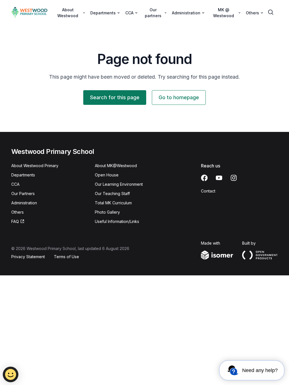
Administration (24, 202)
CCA (15, 184)
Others (17, 212)
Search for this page (114, 97)
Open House (107, 174)
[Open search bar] (271, 12)
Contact (208, 191)
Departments (23, 174)
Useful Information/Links (117, 221)
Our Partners (23, 193)
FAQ (15, 221)
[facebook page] (204, 177)
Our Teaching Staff (112, 193)
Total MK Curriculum (113, 202)
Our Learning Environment (119, 184)
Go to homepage (179, 97)
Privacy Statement (28, 256)
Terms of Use (66, 256)
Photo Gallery (107, 212)
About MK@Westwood (116, 165)
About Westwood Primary (34, 165)
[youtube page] (219, 177)
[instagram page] (233, 177)
